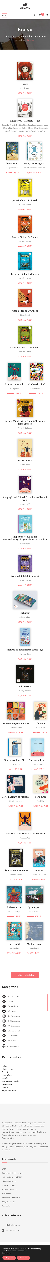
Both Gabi (32, 125)
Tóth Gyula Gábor (25, 428)
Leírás (4, 1066)
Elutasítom (23, 1258)
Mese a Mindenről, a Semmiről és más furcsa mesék (25, 422)
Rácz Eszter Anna (15, 801)
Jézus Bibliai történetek (16, 870)
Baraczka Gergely (9, 125)
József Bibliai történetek (25, 200)
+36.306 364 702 (13, 1230)
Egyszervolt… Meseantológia (25, 120)
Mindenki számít (36, 384)
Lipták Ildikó (25, 315)
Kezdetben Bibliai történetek (25, 347)
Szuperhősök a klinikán (25, 538)
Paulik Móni (25, 465)
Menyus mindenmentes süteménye (25, 649)
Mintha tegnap (34, 944)
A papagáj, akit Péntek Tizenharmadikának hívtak (25, 498)
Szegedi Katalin (25, 88)
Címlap (8, 36)
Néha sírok (40, 797)
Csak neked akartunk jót (25, 311)
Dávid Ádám (7, 128)
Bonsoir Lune (37, 764)
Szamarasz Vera (38, 168)
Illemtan (40, 723)
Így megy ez (34, 907)
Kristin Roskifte (36, 389)
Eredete (5, 1072)
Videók (5, 1087)
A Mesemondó (14, 907)
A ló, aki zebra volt (14, 384)
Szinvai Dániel (25, 617)
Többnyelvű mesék (10, 1081)
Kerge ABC (14, 944)
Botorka (39, 870)
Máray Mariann (25, 691)
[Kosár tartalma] (40, 15)
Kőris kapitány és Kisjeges (15, 797)
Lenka (25, 84)
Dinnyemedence (37, 760)
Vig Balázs (41, 131)
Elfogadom (9, 1258)
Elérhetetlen (25, 686)
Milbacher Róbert (39, 875)
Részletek (6, 1253)
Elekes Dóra (33, 128)
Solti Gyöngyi (15, 764)
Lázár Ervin (10, 131)
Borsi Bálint (14, 948)
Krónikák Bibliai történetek (25, 576)
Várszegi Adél (14, 389)
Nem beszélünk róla (14, 760)
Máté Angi (32, 131)
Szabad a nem (25, 460)
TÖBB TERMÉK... (25, 974)
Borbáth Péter (21, 125)
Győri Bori (28, 168)
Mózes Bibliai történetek (25, 237)
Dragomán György (20, 128)
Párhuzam (25, 613)
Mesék (5, 1078)
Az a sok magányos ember (15, 723)
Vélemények (7, 1084)
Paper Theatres (9, 1090)
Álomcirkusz (12, 163)
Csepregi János (42, 125)
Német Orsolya (14, 911)
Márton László (21, 131)
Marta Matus (40, 728)
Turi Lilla (40, 801)
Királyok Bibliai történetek (25, 274)
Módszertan (7, 1069)
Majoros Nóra (25, 654)
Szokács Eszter (25, 205)
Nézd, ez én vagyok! (34, 163)
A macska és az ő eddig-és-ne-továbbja (25, 833)
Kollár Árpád (43, 128)
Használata (7, 1075)
